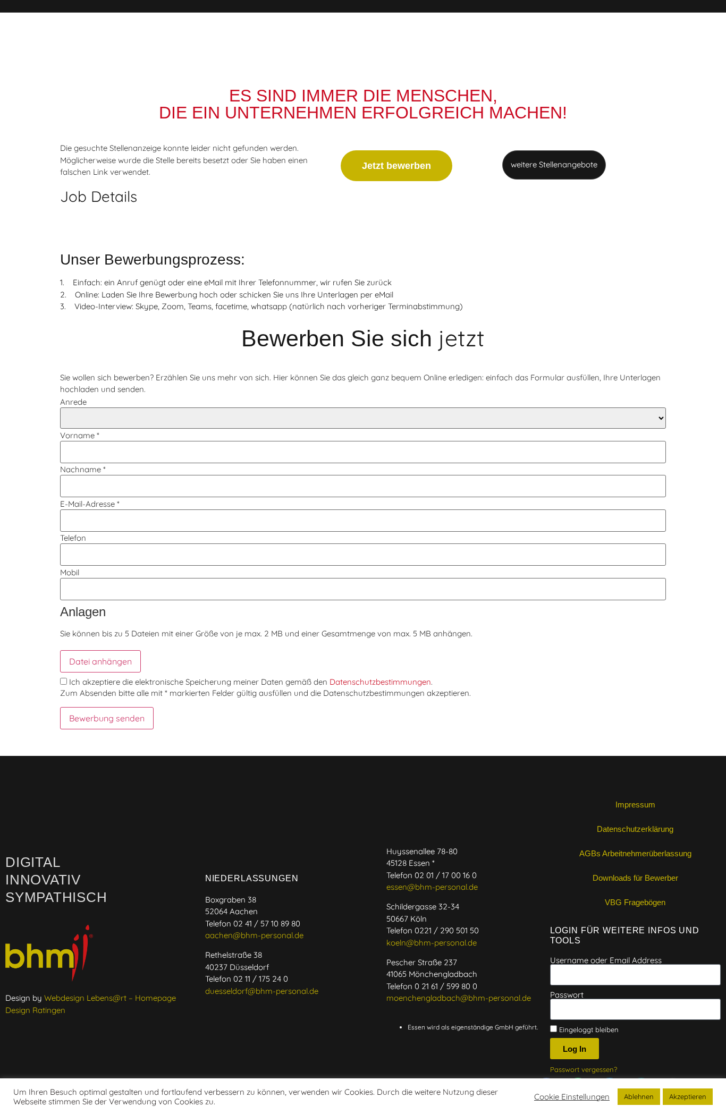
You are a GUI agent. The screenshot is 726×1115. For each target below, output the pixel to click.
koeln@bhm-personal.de (431, 943)
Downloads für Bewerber (635, 877)
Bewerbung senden (107, 718)
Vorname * (79, 435)
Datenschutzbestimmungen (380, 682)
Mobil (69, 572)
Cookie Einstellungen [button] (572, 1097)
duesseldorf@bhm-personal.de (261, 991)
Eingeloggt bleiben (588, 1029)
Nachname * (83, 469)
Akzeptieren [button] (687, 1096)
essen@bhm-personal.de (432, 887)
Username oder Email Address (606, 960)
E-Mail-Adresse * (90, 504)
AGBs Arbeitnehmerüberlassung (635, 853)
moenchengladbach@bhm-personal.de (458, 998)
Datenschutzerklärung (635, 828)
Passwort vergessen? (583, 1069)
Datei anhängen (100, 661)
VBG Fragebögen (635, 902)
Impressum (635, 804)
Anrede (73, 402)
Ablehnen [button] (639, 1096)
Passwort (567, 995)
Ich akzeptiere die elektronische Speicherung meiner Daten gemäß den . (250, 682)
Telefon (73, 538)
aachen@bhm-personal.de (254, 935)
